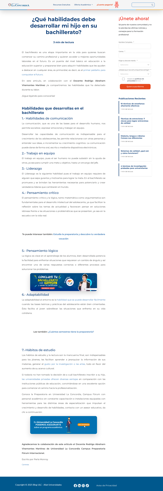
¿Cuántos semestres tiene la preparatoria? (71, 331)
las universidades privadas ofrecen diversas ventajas (50, 379)
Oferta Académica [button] (82, 5)
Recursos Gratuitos (61, 5)
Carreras (25, 465)
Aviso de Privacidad (106, 485)
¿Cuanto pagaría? (105, 5)
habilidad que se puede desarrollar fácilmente (81, 299)
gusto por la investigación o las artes (64, 364)
